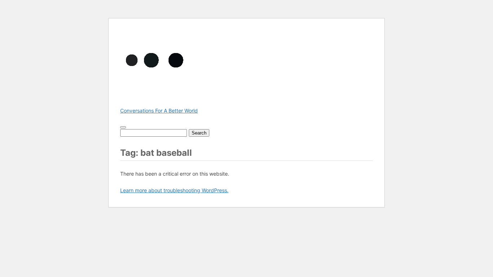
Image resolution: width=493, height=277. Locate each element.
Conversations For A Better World (159, 110)
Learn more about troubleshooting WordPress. (174, 190)
